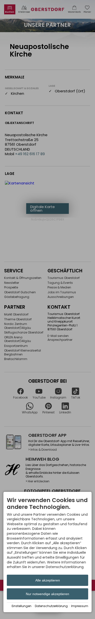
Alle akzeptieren (47, 580)
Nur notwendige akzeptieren (47, 594)
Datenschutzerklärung (51, 606)
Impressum (79, 606)
